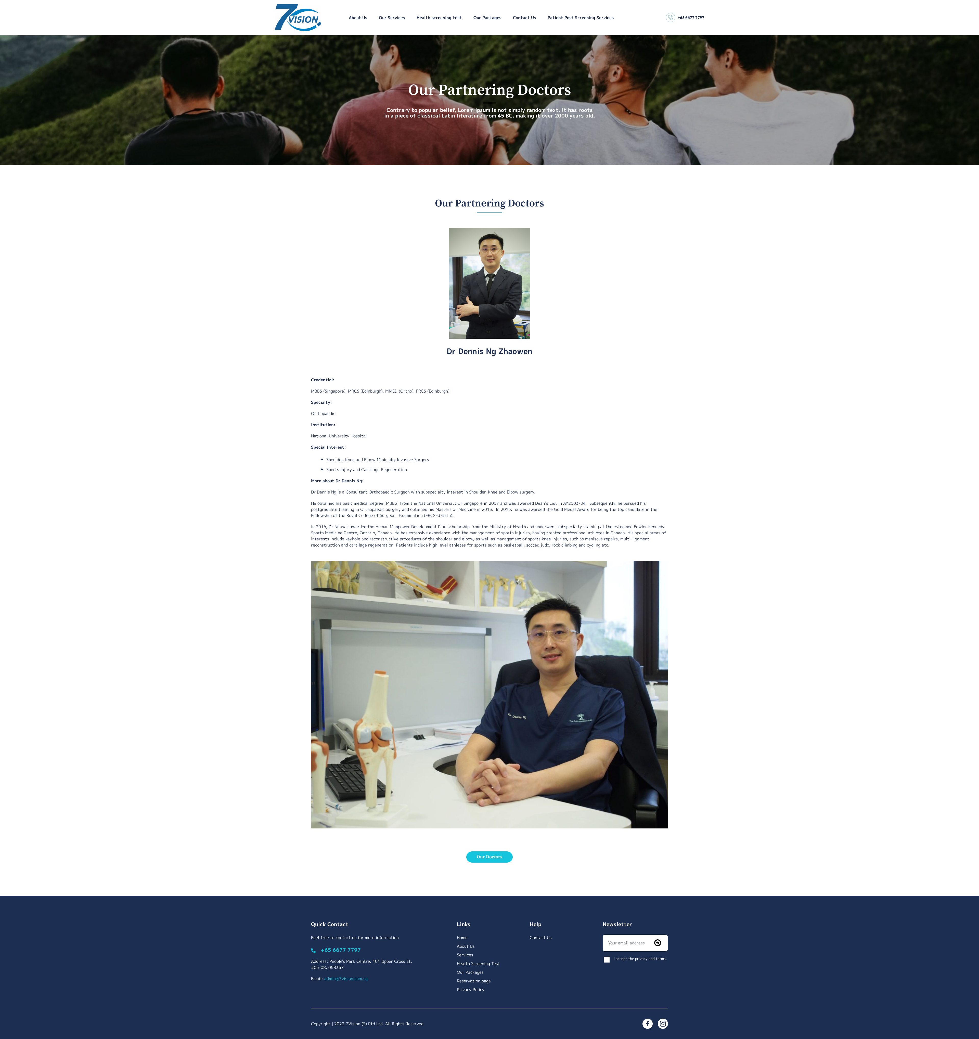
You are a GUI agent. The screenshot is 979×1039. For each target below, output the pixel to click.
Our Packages (487, 17)
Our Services (392, 17)
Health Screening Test (478, 963)
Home (462, 937)
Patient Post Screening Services (581, 17)
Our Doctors (489, 857)
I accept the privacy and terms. (640, 958)
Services (465, 955)
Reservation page (474, 981)
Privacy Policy (470, 989)
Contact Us (524, 17)
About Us (358, 17)
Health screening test (439, 17)
